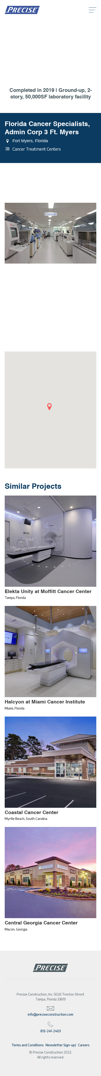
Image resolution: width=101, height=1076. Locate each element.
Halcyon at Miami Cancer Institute (45, 702)
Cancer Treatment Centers (36, 149)
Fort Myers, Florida (30, 140)
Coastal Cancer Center (31, 812)
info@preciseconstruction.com (50, 1014)
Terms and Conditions (28, 1045)
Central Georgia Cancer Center (41, 923)
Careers (83, 1045)
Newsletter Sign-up (60, 1045)
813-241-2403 (50, 1031)
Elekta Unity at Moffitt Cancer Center (48, 591)
